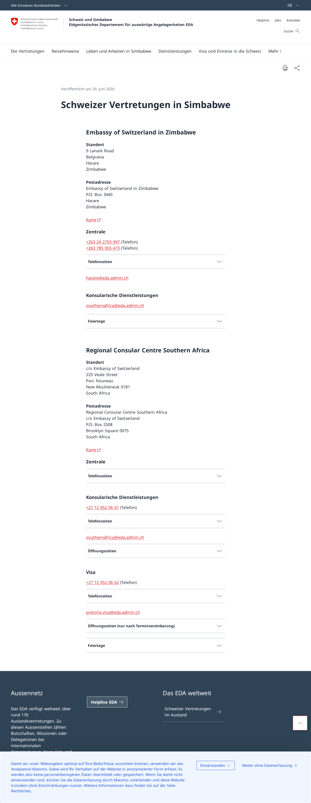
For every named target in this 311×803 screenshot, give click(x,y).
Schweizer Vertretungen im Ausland (188, 712)
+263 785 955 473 (103, 248)
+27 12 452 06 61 (102, 507)
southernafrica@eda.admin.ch (115, 305)
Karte (91, 219)
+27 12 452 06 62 (102, 582)
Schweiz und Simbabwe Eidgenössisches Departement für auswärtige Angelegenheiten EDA (131, 22)
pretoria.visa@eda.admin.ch (113, 612)
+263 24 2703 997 (103, 242)
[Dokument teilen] (297, 67)
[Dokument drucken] (285, 67)
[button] (27, 51)
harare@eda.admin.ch (107, 278)
